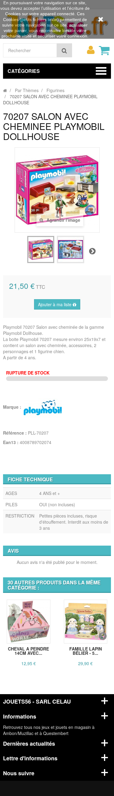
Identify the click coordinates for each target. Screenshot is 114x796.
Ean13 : (11, 442)
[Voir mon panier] (104, 50)
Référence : (15, 433)
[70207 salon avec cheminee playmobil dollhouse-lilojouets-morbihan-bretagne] (40, 249)
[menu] (90, 50)
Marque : (12, 407)
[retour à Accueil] (5, 90)
